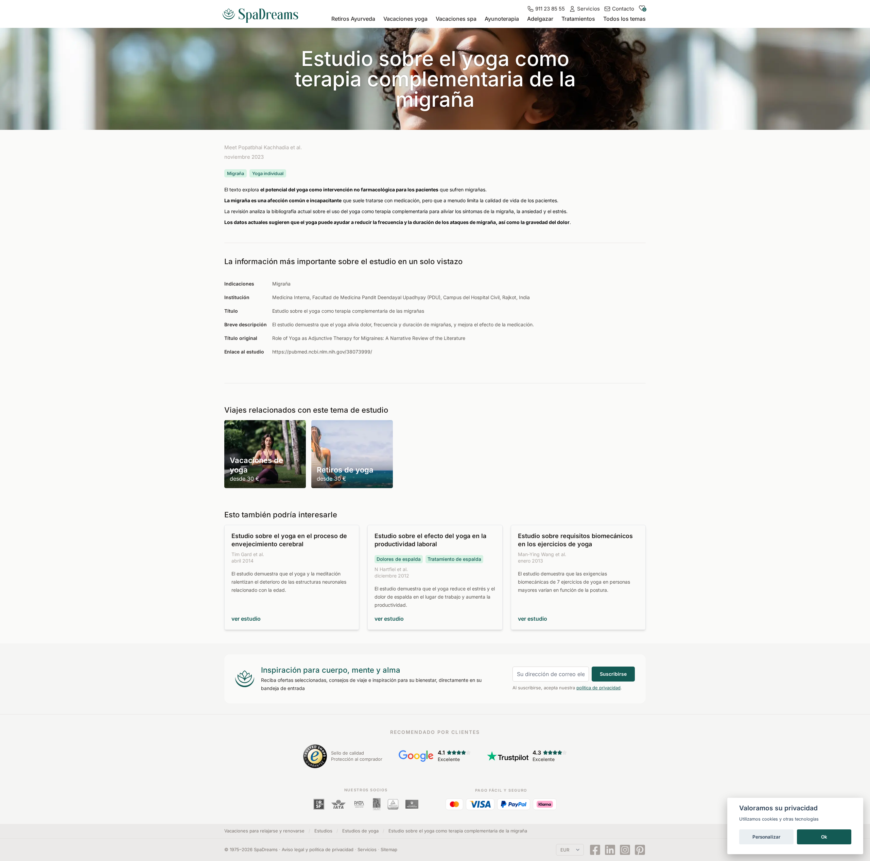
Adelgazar (540, 18)
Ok (824, 837)
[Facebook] (595, 850)
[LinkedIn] (610, 850)
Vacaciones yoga (405, 18)
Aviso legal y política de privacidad (317, 849)
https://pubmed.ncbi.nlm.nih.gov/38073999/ (322, 352)
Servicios (367, 849)
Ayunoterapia (502, 18)
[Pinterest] (640, 850)
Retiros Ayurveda (353, 18)
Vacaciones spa (456, 18)
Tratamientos (578, 18)
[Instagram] (625, 850)
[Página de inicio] (263, 13)
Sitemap (389, 849)
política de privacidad (598, 687)
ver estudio (246, 618)
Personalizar (766, 837)
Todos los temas (624, 18)
